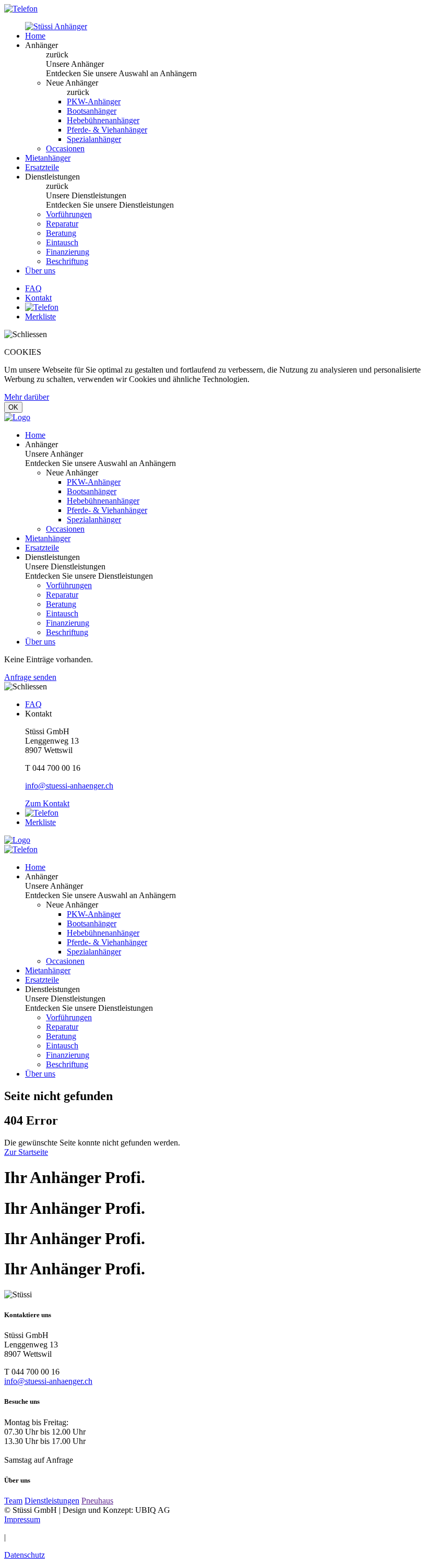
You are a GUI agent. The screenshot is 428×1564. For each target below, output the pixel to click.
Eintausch (62, 242)
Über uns (40, 270)
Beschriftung (67, 261)
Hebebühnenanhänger (103, 120)
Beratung (61, 233)
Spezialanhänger (94, 139)
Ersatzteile (42, 167)
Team (13, 1500)
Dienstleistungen (52, 1500)
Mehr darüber (26, 396)
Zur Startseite (26, 1152)
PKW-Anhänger (94, 101)
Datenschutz (24, 1554)
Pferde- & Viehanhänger (107, 129)
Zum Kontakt (47, 803)
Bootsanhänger (91, 110)
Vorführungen (69, 214)
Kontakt (38, 297)
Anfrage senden (30, 677)
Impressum (22, 1519)
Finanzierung (67, 251)
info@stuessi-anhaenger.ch (69, 785)
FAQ (33, 288)
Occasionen (65, 148)
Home (35, 35)
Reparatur (62, 223)
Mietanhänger (47, 157)
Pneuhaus (97, 1500)
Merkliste (40, 316)
